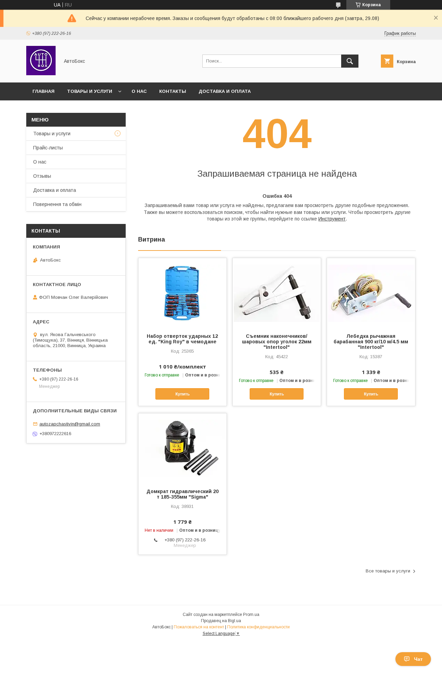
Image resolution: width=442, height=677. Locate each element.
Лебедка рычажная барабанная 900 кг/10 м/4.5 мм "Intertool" (371, 341)
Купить (182, 394)
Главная (43, 91)
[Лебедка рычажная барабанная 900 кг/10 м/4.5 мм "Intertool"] (371, 292)
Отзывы (42, 176)
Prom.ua (251, 614)
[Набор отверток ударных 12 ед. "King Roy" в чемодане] (182, 292)
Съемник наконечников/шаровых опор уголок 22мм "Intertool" (276, 341)
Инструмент (332, 219)
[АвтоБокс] (41, 73)
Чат (418, 659)
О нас (139, 91)
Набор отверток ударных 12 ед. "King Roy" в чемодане (182, 338)
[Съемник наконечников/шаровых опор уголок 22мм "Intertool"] (277, 292)
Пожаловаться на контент (199, 627)
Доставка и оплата (225, 91)
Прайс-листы (48, 147)
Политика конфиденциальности (258, 627)
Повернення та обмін (57, 204)
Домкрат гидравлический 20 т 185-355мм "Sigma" (182, 494)
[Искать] (349, 61)
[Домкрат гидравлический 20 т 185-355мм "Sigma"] (182, 447)
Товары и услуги (89, 91)
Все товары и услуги (388, 570)
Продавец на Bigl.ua (221, 620)
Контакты (172, 91)
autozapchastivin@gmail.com (69, 423)
